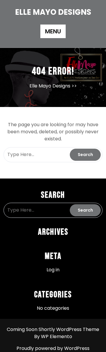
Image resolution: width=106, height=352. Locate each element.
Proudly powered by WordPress (53, 348)
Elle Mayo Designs (53, 12)
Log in (53, 269)
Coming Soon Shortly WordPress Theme (53, 329)
